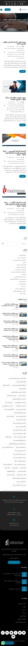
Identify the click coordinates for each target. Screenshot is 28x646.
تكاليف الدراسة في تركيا (21, 426)
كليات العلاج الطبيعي (11, 471)
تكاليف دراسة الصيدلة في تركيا (19, 430)
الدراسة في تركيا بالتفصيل (15, 588)
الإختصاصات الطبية (21, 267)
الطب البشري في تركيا (21, 409)
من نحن (24, 609)
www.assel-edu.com (14, 525)
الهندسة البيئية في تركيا (21, 416)
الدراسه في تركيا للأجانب (21, 405)
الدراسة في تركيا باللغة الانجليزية (19, 399)
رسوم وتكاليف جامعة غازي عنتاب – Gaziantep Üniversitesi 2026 (9, 305)
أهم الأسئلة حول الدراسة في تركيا (19, 385)
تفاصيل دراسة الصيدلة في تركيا (19, 423)
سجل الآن (8, 9)
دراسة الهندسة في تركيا (21, 447)
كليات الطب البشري (22, 471)
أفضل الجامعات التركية (21, 381)
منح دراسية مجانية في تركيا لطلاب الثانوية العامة (16, 98)
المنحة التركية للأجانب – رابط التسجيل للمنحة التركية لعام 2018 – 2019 (15, 204)
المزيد (22, 71)
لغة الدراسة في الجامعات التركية (19, 478)
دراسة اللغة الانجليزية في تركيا (20, 440)
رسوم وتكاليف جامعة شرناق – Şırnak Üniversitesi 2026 (10, 321)
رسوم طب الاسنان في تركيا (20, 464)
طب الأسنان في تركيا (8, 464)
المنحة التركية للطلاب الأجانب (14, 163)
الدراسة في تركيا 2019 (11, 395)
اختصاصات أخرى (21, 257)
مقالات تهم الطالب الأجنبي (19, 291)
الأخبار (24, 262)
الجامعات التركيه (22, 388)
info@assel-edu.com (14, 523)
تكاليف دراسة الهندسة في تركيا (19, 433)
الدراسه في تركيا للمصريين (7, 405)
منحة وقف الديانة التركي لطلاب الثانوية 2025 (14, 43)
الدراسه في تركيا (9, 402)
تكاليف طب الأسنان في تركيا (20, 436)
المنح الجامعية (22, 281)
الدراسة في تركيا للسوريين (20, 402)
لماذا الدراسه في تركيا (21, 481)
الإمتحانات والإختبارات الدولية (18, 272)
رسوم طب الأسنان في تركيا (20, 461)
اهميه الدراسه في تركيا (21, 419)
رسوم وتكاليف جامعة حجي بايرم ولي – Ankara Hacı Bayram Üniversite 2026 (9, 364)
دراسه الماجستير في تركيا (20, 450)
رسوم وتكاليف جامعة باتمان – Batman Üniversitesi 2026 (10, 329)
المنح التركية (21, 161)
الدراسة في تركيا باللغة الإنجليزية (18, 279)
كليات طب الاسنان (10, 474)
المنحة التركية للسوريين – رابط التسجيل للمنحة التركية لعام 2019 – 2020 (14, 153)
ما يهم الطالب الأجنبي (12, 48)
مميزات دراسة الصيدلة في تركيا (19, 485)
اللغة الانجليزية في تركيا (9, 409)
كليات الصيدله (15, 467)
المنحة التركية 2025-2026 (19, 52)
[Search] (3, 243)
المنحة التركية (16, 161)
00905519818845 (12, 512)
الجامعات (23, 274)
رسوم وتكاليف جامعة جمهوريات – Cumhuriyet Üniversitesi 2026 (10, 347)
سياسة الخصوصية (22, 603)
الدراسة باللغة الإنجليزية (20, 276)
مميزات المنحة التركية (13, 54)
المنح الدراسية (20, 48)
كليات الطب (7, 467)
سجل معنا (14, 562)
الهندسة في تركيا (10, 416)
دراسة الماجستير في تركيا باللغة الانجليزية (17, 443)
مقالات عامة (23, 293)
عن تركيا (24, 286)
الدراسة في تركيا (22, 395)
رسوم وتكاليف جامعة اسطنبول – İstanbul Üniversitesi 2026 (9, 314)
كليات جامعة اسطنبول (21, 474)
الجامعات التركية (6, 385)
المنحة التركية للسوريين (19, 105)
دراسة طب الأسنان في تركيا (8, 447)
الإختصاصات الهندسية (20, 269)
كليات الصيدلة (23, 467)
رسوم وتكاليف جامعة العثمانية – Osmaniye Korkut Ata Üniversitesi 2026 (10, 338)
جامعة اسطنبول (8, 436)
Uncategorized (22, 255)
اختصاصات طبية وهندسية (19, 260)
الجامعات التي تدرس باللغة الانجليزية (18, 392)
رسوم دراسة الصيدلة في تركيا (20, 454)
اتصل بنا (24, 606)
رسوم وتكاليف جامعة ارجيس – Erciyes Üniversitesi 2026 (10, 355)
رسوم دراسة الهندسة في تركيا (20, 457)
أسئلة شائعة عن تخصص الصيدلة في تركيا (17, 378)
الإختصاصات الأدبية (21, 264)
